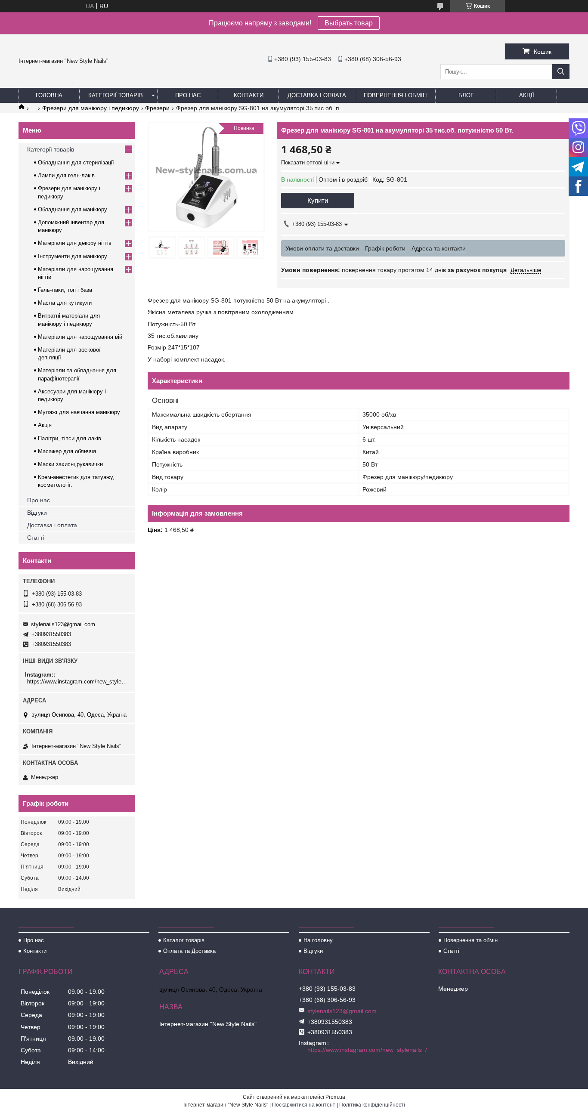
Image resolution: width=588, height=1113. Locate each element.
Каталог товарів (183, 940)
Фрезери (157, 108)
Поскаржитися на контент (303, 1105)
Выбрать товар (349, 23)
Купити (317, 200)
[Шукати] (560, 71)
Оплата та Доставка (189, 951)
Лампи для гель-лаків (66, 175)
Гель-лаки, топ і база (65, 290)
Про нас (188, 95)
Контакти (248, 95)
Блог (465, 95)
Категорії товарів (115, 95)
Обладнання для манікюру (72, 209)
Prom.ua (335, 1097)
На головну (318, 940)
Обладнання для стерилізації (76, 162)
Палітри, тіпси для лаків (69, 438)
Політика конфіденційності (372, 1105)
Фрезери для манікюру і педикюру (90, 108)
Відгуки (37, 512)
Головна (49, 95)
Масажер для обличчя (67, 451)
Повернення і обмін (395, 95)
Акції (526, 95)
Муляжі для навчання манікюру (79, 412)
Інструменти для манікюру (72, 256)
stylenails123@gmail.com (63, 624)
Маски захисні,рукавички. (71, 464)
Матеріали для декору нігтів (74, 243)
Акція (45, 425)
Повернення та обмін (470, 940)
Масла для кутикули (65, 303)
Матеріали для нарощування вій (80, 337)
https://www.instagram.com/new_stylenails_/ (77, 681)
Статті (35, 537)
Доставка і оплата (317, 95)
